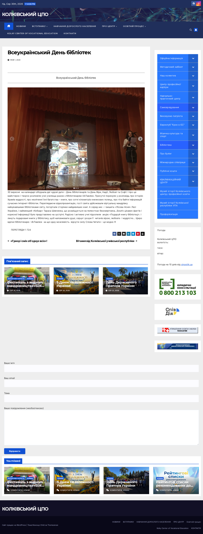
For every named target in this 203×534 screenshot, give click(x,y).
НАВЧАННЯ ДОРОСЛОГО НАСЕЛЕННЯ (75, 26)
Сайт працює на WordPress (14, 525)
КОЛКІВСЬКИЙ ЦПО (25, 14)
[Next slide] (140, 139)
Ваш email (9, 378)
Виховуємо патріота (16, 278)
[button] (191, 29)
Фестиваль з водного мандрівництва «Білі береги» (25, 285)
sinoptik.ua (187, 264)
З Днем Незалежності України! (74, 284)
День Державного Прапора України (121, 284)
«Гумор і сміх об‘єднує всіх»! (28, 241)
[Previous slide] (12, 139)
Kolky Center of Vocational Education (32, 33)
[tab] (74, 188)
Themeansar (53, 525)
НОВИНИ (21, 26)
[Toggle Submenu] (193, 58)
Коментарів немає (20, 490)
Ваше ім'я (9, 363)
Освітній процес (134, 26)
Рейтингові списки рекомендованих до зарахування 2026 (173, 485)
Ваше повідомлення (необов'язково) (24, 408)
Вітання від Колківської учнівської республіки (105, 241)
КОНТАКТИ (70, 33)
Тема (7, 393)
